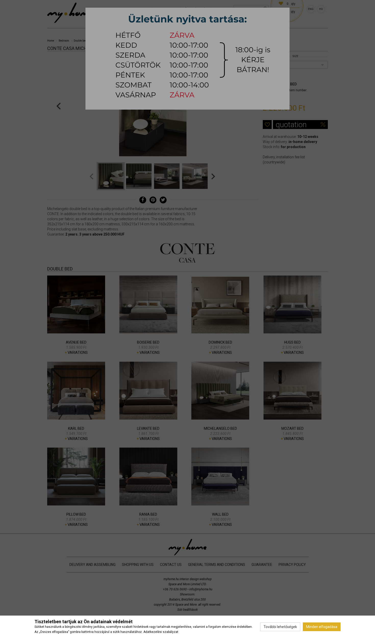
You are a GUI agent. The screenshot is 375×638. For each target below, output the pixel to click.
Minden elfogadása (321, 627)
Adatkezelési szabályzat (160, 632)
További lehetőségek (280, 627)
